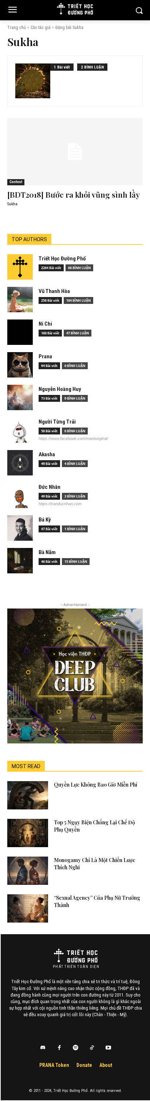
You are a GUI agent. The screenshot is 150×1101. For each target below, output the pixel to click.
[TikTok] (92, 1048)
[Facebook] (59, 1048)
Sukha (12, 204)
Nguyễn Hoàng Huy (60, 389)
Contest (15, 182)
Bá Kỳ (45, 519)
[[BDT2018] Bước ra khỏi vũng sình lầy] (75, 151)
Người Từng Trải (57, 421)
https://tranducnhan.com (60, 504)
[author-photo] (32, 80)
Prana (45, 356)
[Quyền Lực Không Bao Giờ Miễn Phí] (27, 795)
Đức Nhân (49, 487)
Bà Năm (47, 552)
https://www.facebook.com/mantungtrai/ (73, 438)
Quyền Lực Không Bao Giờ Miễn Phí (95, 784)
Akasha (47, 454)
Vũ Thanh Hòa (54, 291)
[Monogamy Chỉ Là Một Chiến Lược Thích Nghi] (27, 871)
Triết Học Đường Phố (62, 258)
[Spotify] (75, 1048)
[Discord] (43, 1048)
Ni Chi (45, 324)
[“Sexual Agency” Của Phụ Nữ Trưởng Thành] (27, 908)
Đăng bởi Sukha (69, 27)
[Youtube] (108, 1048)
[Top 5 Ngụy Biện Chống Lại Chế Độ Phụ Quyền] (27, 833)
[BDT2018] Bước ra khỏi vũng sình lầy (73, 194)
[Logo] (76, 955)
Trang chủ (16, 27)
